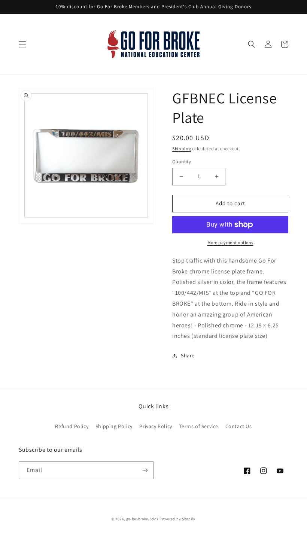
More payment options (230, 242)
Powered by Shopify (177, 519)
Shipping (181, 148)
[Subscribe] (145, 470)
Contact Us (238, 426)
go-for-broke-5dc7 (142, 519)
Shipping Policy (114, 426)
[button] (22, 44)
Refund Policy (71, 426)
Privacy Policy (155, 426)
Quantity (181, 161)
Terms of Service (198, 426)
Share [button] (188, 355)
